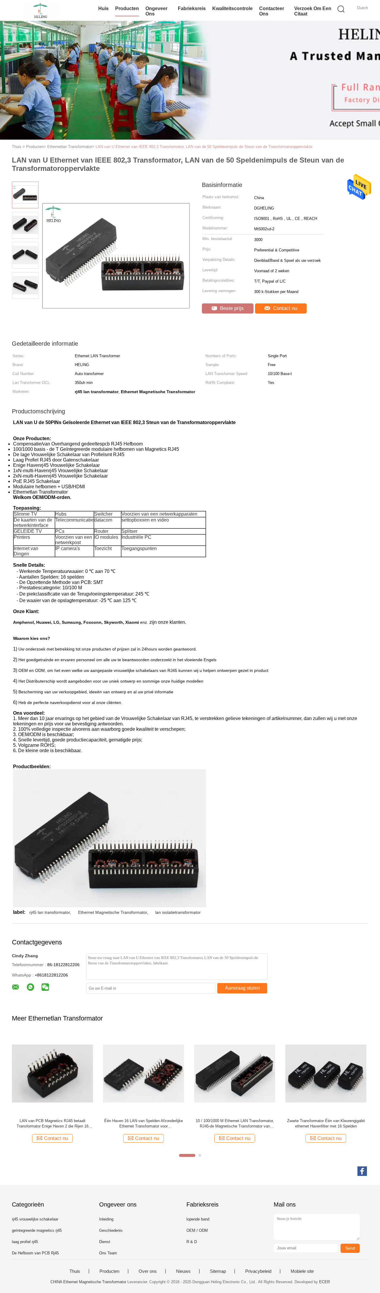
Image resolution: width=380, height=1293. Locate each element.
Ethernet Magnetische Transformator (112, 912)
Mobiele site (302, 1271)
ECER (324, 1282)
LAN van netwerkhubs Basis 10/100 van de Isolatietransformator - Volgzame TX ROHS (326, 1123)
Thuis (74, 1271)
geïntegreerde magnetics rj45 (37, 1230)
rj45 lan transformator (49, 912)
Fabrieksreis (192, 8)
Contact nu (284, 308)
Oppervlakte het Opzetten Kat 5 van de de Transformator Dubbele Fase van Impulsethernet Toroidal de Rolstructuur (143, 1124)
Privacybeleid (258, 1271)
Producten (127, 8)
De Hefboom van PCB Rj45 (35, 1253)
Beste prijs (231, 308)
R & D (191, 1242)
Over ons (148, 1271)
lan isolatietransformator (178, 912)
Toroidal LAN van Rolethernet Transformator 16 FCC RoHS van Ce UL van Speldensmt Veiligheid (234, 1124)
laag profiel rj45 (25, 1242)
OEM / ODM (197, 1230)
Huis (103, 8)
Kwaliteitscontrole (232, 8)
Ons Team (108, 1253)
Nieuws (183, 1271)
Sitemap (218, 1271)
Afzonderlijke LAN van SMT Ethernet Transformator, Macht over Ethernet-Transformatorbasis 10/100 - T (52, 1124)
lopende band (197, 1219)
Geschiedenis (111, 1230)
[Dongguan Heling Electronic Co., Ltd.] (41, 10)
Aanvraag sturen (242, 987)
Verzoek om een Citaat (312, 11)
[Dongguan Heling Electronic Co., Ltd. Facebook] (362, 1171)
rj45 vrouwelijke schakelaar (35, 1219)
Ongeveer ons (156, 11)
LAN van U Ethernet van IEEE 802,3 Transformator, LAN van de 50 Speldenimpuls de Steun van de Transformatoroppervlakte (204, 146)
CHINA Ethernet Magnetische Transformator (88, 1282)
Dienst (104, 1242)
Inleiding (106, 1219)
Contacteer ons (271, 11)
